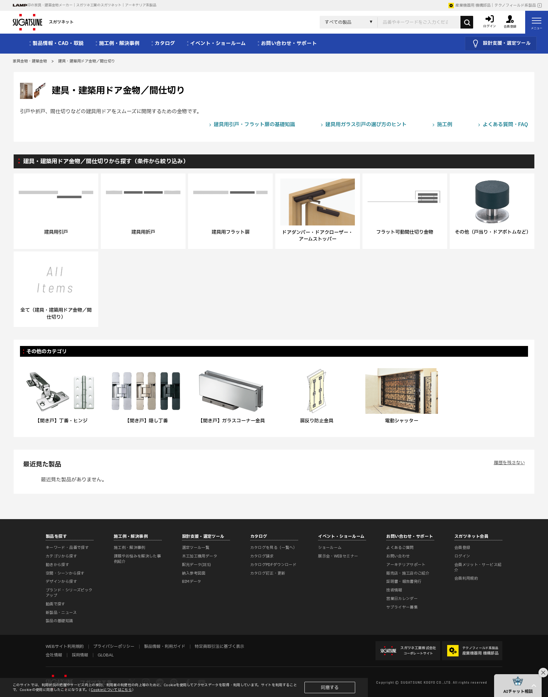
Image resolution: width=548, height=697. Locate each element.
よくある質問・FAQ (505, 124)
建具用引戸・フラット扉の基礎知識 (254, 124)
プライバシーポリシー (113, 646)
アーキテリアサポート (406, 565)
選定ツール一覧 (196, 547)
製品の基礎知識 (59, 621)
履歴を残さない (509, 462)
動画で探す (55, 604)
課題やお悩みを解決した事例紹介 (137, 558)
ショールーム (330, 547)
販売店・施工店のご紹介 (407, 573)
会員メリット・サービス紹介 (477, 567)
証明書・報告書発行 (403, 581)
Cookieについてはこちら (111, 690)
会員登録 (462, 547)
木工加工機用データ (199, 556)
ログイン (462, 556)
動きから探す (57, 565)
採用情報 (80, 655)
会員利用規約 (466, 578)
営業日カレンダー (402, 599)
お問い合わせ (398, 556)
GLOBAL (106, 655)
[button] (518, 685)
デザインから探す (61, 581)
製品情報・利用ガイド (164, 646)
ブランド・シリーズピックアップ (69, 592)
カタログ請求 (262, 556)
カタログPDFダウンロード (273, 565)
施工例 (444, 124)
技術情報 (394, 590)
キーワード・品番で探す (67, 547)
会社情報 (54, 655)
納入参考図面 (194, 573)
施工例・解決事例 (129, 547)
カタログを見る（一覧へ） (273, 547)
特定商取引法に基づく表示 (219, 646)
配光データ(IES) (196, 565)
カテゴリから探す (61, 556)
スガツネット (61, 22)
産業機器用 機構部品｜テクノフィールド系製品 (495, 5)
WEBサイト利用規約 (65, 646)
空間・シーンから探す (65, 573)
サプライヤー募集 (402, 607)
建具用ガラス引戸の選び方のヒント (366, 124)
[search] (466, 22)
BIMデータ (191, 581)
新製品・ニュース (61, 613)
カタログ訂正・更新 (267, 573)
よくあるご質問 (400, 547)
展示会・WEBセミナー (338, 556)
